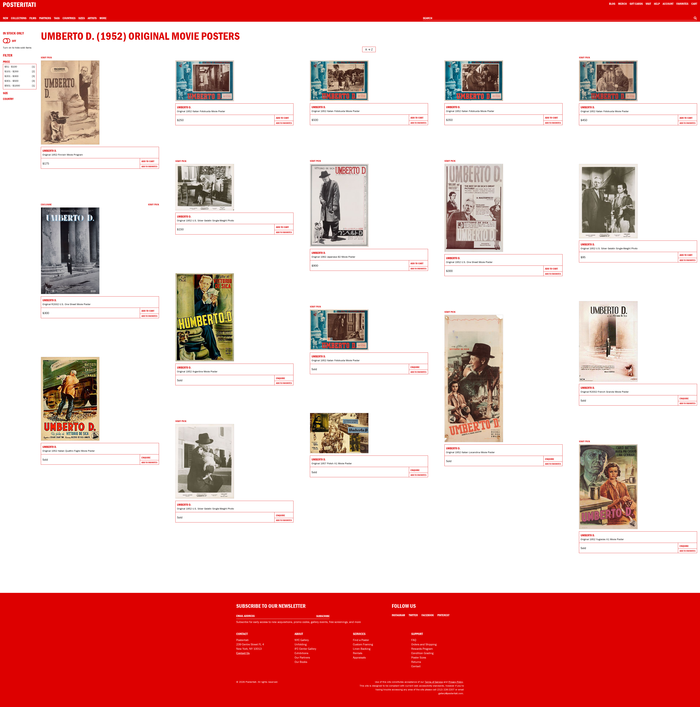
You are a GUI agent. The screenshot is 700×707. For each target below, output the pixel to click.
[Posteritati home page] (19, 4)
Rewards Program (422, 648)
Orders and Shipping (424, 644)
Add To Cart (147, 161)
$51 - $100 (11, 66)
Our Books (301, 662)
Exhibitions (301, 653)
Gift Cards (636, 3)
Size (5, 93)
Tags (57, 18)
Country (8, 99)
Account (668, 3)
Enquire (280, 378)
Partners (45, 18)
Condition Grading (422, 653)
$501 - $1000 (12, 85)
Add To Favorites (149, 166)
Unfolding (301, 644)
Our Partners (302, 657)
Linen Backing (361, 648)
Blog (612, 3)
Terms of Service (434, 681)
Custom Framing (363, 644)
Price (6, 61)
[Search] (695, 18)
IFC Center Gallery (305, 648)
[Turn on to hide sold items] (6, 41)
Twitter (413, 615)
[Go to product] (100, 102)
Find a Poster (361, 640)
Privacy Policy (455, 681)
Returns (416, 662)
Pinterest (443, 615)
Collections (18, 18)
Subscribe (323, 616)
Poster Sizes (418, 657)
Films (32, 18)
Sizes (81, 18)
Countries (69, 18)
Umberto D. (49, 150)
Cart (694, 3)
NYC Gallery (302, 640)
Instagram (398, 615)
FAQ (413, 640)
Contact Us (243, 653)
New (5, 18)
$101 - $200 (11, 71)
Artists (92, 18)
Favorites (682, 3)
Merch (622, 3)
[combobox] (560, 18)
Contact (416, 666)
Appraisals (359, 657)
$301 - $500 (11, 80)
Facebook (427, 615)
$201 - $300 (11, 76)
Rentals (357, 653)
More (103, 18)
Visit (648, 3)
